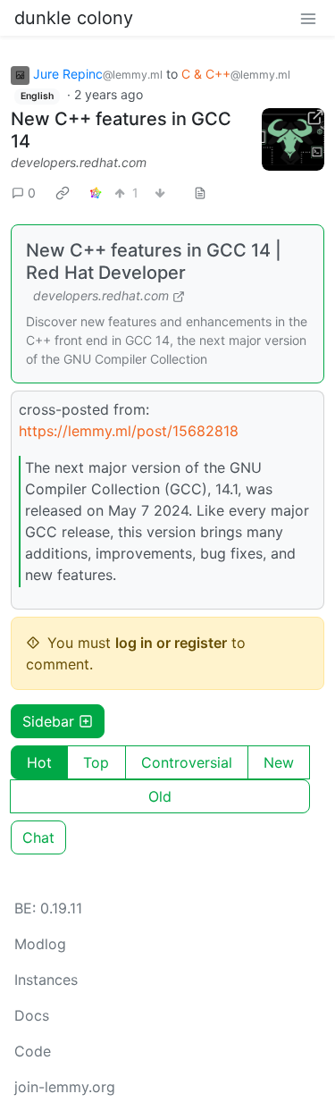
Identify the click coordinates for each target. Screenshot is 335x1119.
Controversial (186, 762)
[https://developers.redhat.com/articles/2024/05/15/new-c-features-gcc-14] (293, 139)
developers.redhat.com (79, 162)
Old (160, 796)
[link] (62, 193)
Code (32, 1051)
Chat (38, 837)
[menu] (308, 17)
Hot (39, 762)
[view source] (200, 192)
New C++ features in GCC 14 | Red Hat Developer (153, 261)
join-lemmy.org (64, 1087)
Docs (31, 1015)
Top (96, 762)
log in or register (171, 643)
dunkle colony (73, 18)
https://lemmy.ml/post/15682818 (129, 431)
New (279, 762)
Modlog (40, 944)
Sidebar (48, 721)
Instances (46, 980)
